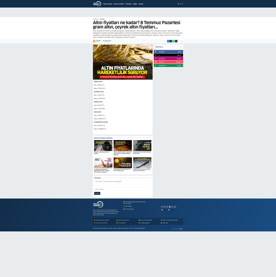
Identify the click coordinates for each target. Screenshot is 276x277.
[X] (164, 207)
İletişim (127, 228)
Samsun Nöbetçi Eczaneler (102, 220)
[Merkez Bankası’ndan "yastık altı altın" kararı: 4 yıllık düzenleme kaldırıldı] (123, 145)
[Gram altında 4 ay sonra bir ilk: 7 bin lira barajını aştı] (123, 162)
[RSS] (175, 207)
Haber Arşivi (165, 223)
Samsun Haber (119, 4)
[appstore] (164, 210)
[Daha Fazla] (176, 41)
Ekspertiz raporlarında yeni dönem (101, 152)
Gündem (128, 4)
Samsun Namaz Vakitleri (146, 220)
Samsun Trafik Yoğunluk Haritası (170, 220)
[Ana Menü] (182, 4)
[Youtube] (170, 207)
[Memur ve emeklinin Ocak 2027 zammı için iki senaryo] (142, 162)
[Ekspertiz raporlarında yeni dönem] (103, 145)
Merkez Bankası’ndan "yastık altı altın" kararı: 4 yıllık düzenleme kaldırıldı (122, 153)
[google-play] (172, 210)
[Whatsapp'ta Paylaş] (173, 41)
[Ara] (180, 4)
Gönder (97, 193)
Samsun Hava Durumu (123, 220)
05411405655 (128, 206)
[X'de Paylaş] (170, 41)
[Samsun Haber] (97, 4)
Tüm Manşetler (121, 223)
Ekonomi (102, 19)
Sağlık (135, 4)
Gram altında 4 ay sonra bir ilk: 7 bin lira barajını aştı (122, 169)
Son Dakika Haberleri (145, 223)
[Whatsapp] (172, 207)
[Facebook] (162, 207)
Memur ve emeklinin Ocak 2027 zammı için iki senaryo (141, 169)
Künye (131, 228)
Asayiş (141, 4)
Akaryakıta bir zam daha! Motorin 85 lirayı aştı (142, 152)
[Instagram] (167, 207)
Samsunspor (107, 4)
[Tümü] (181, 47)
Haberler (95, 19)
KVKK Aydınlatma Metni (139, 228)
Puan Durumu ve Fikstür (101, 223)
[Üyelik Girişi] (178, 4)
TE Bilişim (181, 228)
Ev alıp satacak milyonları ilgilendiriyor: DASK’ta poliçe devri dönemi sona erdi (102, 170)
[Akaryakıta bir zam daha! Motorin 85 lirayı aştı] (142, 145)
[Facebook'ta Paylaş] (168, 41)
